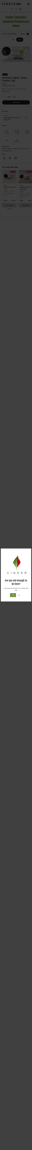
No (19, 595)
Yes (13, 595)
